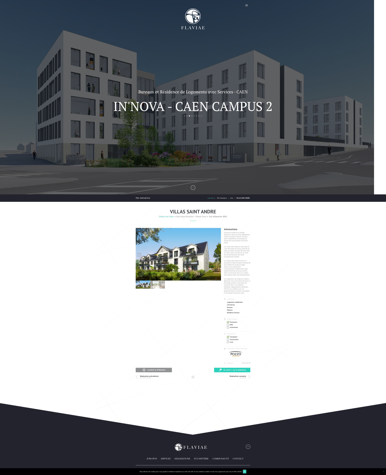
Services (165, 458)
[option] (235, 354)
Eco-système (201, 458)
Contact (238, 458)
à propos (152, 458)
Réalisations (182, 458)
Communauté (220, 458)
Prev (139, 255)
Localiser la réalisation (156, 370)
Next (217, 255)
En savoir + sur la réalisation (234, 370)
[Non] (383, 472)
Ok (244, 471)
